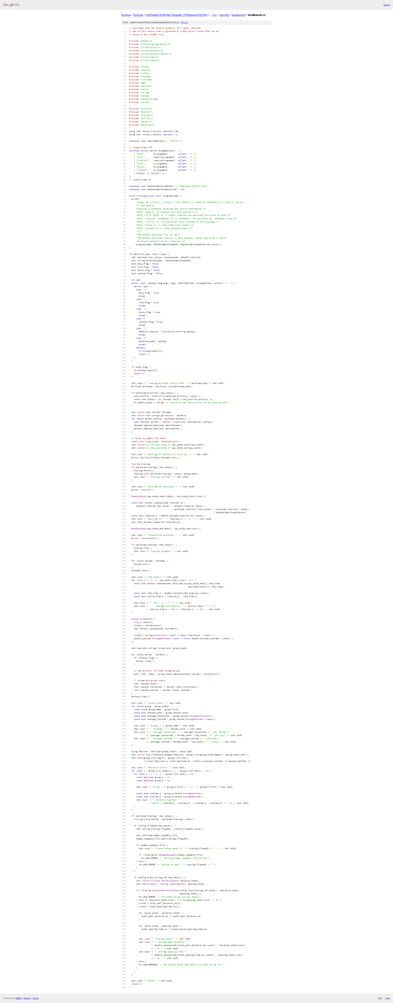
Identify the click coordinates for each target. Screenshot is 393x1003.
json (387, 998)
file (184, 22)
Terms (35, 998)
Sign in (386, 4)
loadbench (238, 15)
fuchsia (126, 15)
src (215, 15)
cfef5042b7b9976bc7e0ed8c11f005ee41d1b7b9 (176, 15)
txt (380, 998)
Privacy (26, 998)
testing (224, 15)
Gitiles (18, 998)
